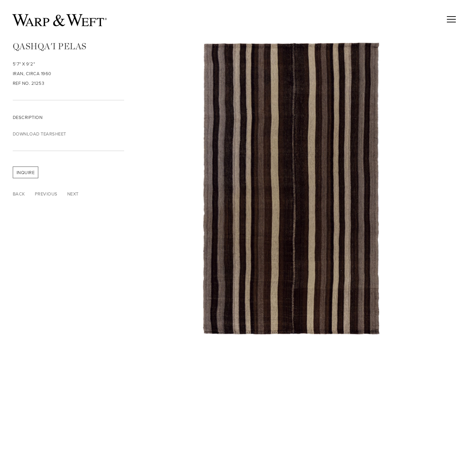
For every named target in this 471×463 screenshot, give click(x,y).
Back (19, 194)
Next (73, 194)
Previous (46, 194)
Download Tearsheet (39, 134)
